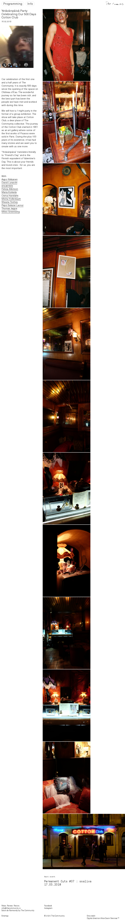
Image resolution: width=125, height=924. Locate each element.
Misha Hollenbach (11, 198)
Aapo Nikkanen (10, 179)
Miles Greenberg (11, 211)
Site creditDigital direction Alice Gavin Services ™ (103, 916)
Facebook (48, 905)
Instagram (48, 908)
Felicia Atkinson (10, 189)
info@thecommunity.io (11, 908)
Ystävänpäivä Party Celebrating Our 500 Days (19, 12)
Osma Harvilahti (10, 195)
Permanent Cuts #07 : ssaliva (67, 881)
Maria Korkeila (9, 192)
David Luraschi (9, 182)
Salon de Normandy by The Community (18, 910)
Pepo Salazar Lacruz (12, 205)
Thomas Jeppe (9, 208)
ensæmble (7, 185)
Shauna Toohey (10, 202)
